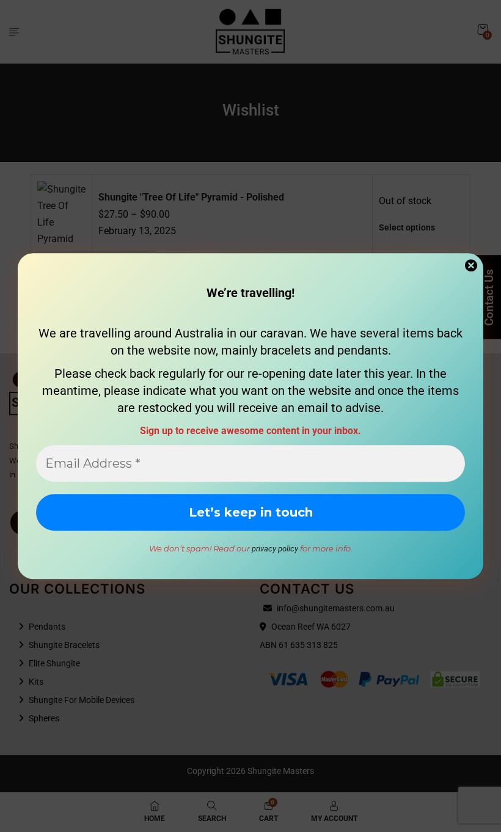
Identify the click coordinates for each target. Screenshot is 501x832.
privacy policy (275, 548)
